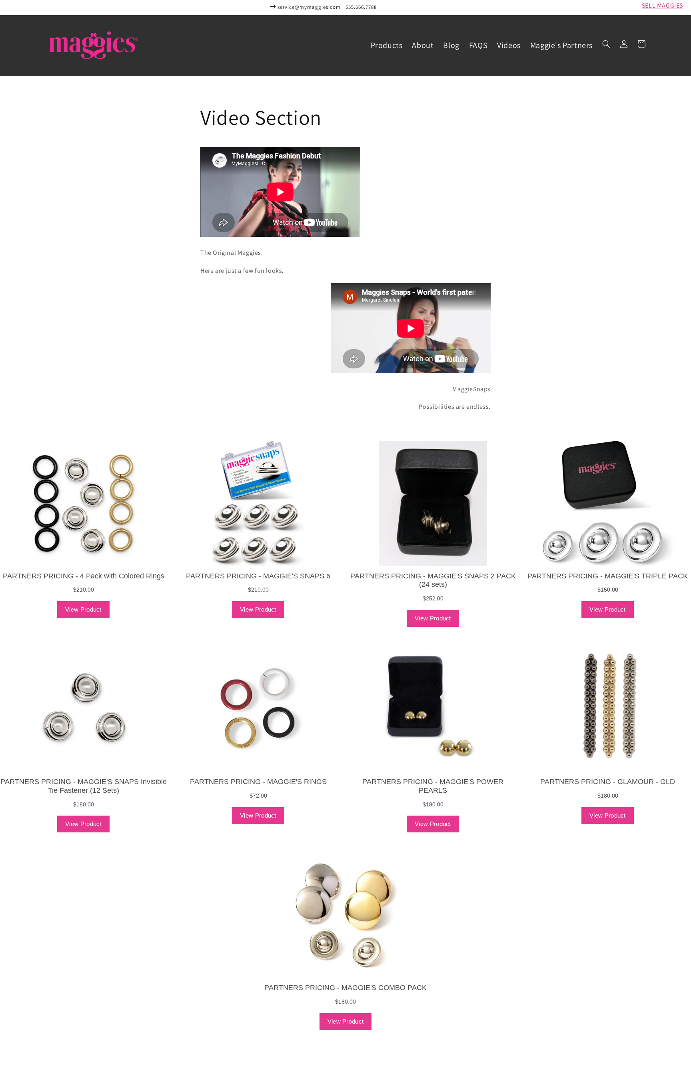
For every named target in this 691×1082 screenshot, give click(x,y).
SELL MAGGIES (662, 5)
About (422, 45)
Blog (451, 45)
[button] (606, 44)
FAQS (478, 45)
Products (387, 45)
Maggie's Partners (561, 45)
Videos (509, 45)
